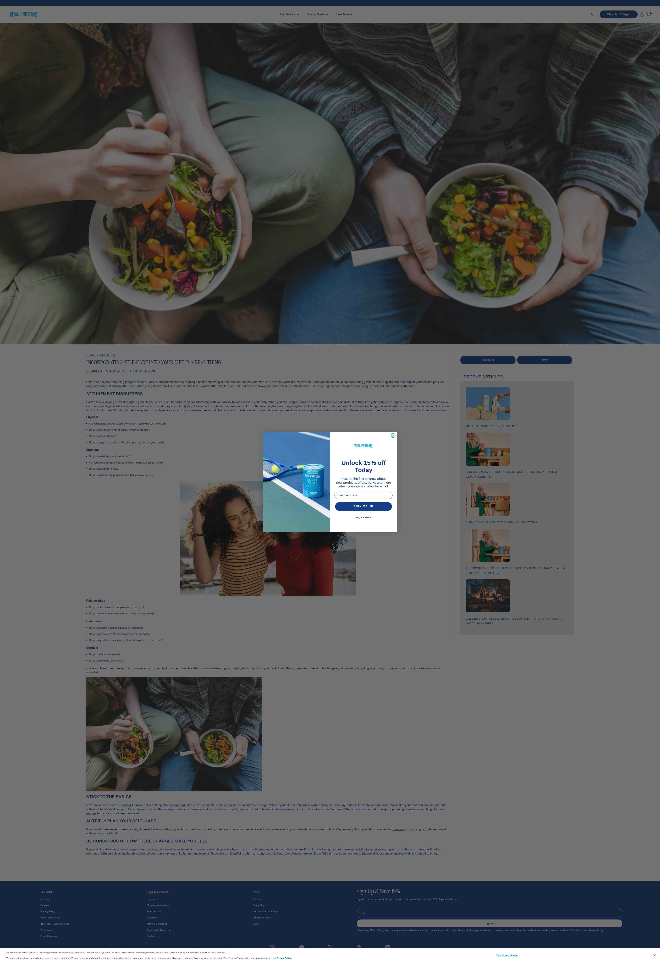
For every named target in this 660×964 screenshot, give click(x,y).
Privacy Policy (284, 958)
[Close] (654, 955)
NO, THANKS (363, 517)
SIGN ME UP (363, 506)
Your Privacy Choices (507, 955)
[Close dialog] (393, 435)
